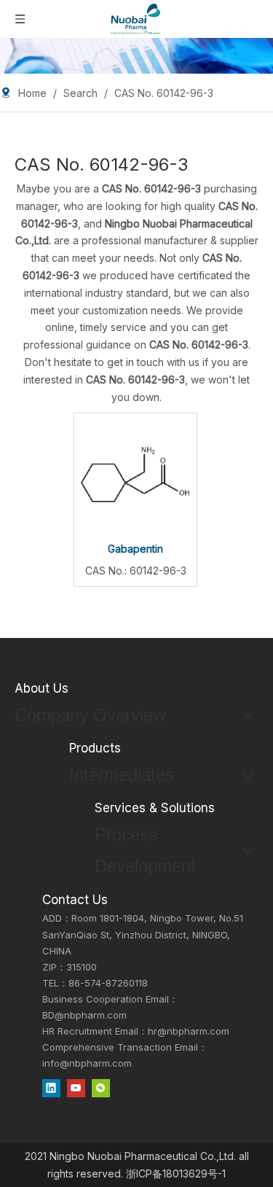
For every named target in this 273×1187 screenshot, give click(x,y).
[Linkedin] (51, 1087)
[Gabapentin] (135, 473)
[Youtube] (76, 1087)
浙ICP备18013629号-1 (176, 1173)
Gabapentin (135, 548)
